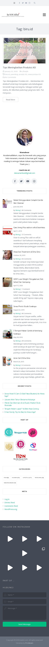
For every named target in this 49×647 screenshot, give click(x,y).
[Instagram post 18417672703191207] (39, 567)
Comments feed (11, 506)
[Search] (34, 3)
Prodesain (29, 643)
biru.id (7, 74)
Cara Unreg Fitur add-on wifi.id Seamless (29, 227)
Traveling (38, 477)
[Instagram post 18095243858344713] (39, 539)
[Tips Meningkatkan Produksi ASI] (24, 50)
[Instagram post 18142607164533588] (24, 539)
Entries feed (10, 502)
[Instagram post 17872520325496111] (39, 553)
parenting (14, 74)
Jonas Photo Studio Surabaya (24, 306)
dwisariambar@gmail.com (24, 173)
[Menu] (14, 3)
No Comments (10, 77)
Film (5, 477)
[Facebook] (19, 3)
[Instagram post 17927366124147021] (10, 539)
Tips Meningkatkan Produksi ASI (19, 67)
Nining (18, 210)
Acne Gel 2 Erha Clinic (21, 358)
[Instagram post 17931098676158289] (24, 567)
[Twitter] (22, 3)
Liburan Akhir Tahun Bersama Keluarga (20, 400)
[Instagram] (29, 3)
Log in (7, 499)
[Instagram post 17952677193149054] (10, 553)
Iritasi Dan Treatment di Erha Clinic (26, 252)
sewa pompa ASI (34, 74)
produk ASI (23, 74)
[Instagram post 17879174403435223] (24, 553)
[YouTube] (26, 3)
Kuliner (14, 477)
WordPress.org (11, 509)
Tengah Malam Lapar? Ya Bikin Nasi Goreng (22, 409)
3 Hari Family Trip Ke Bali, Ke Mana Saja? (20, 412)
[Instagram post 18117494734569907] (10, 567)
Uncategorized (9, 483)
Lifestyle (25, 71)
